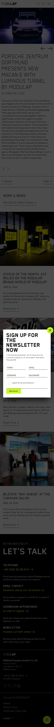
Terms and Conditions (26, 383)
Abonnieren (13, 391)
